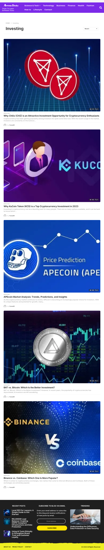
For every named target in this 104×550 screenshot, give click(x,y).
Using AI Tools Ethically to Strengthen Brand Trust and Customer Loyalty (22, 534)
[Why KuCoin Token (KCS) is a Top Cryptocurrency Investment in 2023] (52, 165)
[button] (100, 8)
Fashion (90, 6)
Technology (48, 6)
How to (27, 10)
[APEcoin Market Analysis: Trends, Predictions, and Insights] (52, 256)
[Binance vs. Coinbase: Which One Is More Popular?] (52, 437)
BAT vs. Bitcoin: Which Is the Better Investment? (29, 387)
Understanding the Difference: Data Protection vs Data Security (84, 527)
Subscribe (52, 528)
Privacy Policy (17, 547)
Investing (7, 113)
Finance (71, 6)
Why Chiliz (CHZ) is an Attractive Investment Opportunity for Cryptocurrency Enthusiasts (51, 115)
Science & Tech (31, 6)
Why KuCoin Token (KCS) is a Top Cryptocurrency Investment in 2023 (41, 206)
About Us (7, 547)
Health (81, 6)
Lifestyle (38, 10)
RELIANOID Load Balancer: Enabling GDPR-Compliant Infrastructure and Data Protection (22, 523)
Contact (48, 10)
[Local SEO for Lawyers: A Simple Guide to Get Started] (7, 512)
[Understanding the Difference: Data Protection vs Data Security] (85, 516)
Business (61, 6)
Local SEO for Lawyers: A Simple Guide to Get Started (23, 512)
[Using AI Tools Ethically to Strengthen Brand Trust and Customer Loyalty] (7, 533)
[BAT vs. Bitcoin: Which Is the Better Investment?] (52, 347)
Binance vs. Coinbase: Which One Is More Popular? (31, 478)
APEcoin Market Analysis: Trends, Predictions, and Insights (35, 297)
